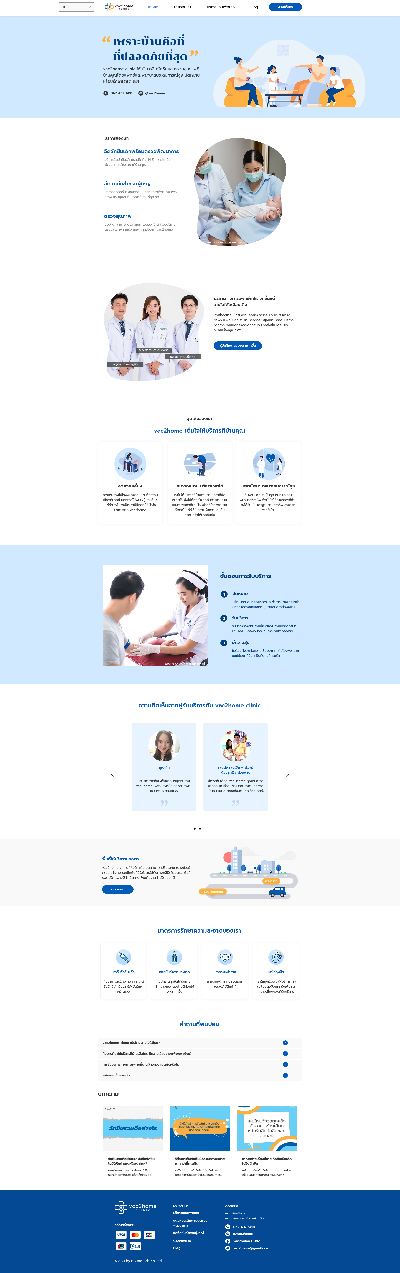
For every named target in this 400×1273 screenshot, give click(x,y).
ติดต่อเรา (231, 1206)
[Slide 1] (195, 829)
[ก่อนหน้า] (113, 774)
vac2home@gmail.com (251, 1248)
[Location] (227, 1226)
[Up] (285, 1042)
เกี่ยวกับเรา (181, 1206)
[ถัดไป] (287, 774)
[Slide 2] (200, 829)
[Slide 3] (205, 829)
